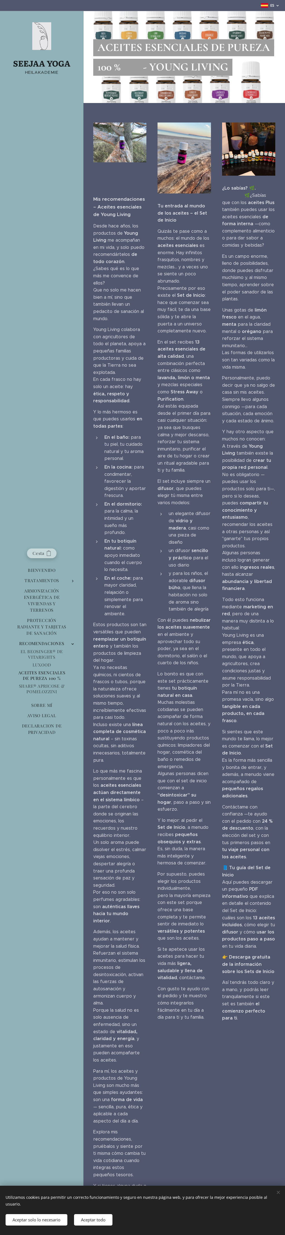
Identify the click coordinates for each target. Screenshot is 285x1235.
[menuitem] (42, 570)
